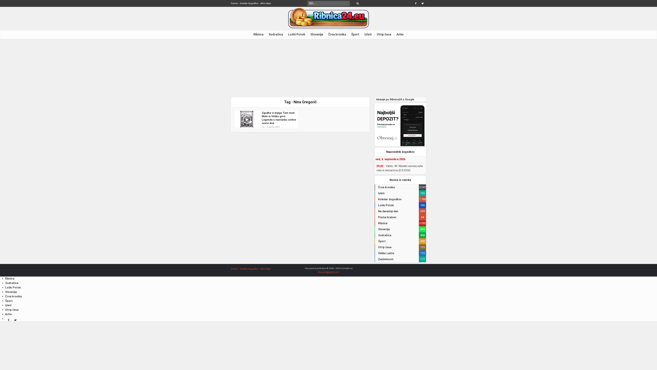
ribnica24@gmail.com (328, 272)
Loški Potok (296, 34)
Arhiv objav (265, 3)
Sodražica (276, 34)
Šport (355, 34)
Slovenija (316, 34)
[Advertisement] (328, 68)
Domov (234, 3)
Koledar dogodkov (249, 3)
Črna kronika (337, 34)
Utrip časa (384, 34)
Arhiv (400, 34)
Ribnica (258, 34)
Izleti (368, 34)
